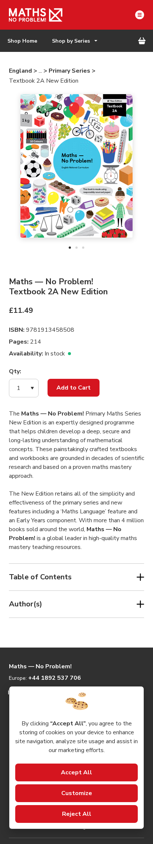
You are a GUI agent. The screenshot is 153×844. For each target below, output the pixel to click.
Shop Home (22, 40)
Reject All (76, 814)
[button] (24, 388)
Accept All (76, 772)
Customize (76, 793)
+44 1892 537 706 (54, 678)
